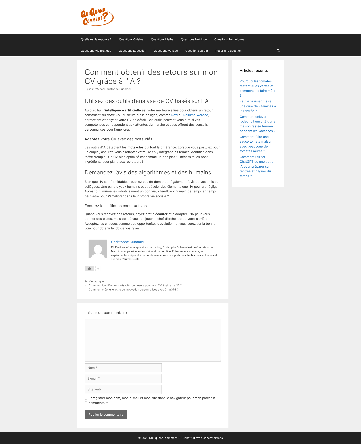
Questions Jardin (196, 50)
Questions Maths (162, 39)
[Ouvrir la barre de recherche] (278, 50)
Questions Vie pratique (96, 50)
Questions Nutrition (194, 39)
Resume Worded (195, 115)
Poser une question (228, 50)
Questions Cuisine (131, 39)
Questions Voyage (166, 50)
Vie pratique (96, 281)
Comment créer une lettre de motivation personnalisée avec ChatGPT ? (133, 289)
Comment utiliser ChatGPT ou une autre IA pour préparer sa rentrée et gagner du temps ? (257, 166)
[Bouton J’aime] (89, 268)
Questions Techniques (229, 39)
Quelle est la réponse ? (96, 39)
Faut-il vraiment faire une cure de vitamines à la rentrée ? (258, 106)
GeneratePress (213, 438)
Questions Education (132, 50)
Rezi (174, 115)
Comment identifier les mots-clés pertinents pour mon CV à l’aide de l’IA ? (135, 285)
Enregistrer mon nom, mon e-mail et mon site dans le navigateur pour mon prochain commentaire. (152, 400)
